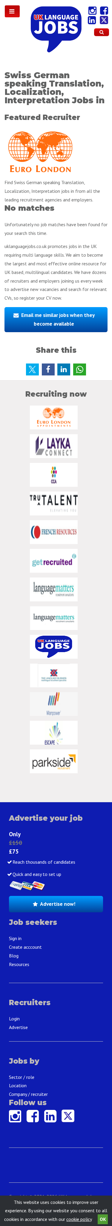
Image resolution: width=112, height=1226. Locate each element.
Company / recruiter (28, 1094)
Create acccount (25, 947)
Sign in (15, 938)
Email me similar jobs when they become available (58, 319)
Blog (14, 956)
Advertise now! (57, 903)
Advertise (18, 1027)
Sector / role (21, 1077)
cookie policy (79, 1219)
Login (14, 1019)
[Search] (101, 32)
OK (103, 1219)
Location (18, 1085)
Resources (19, 964)
